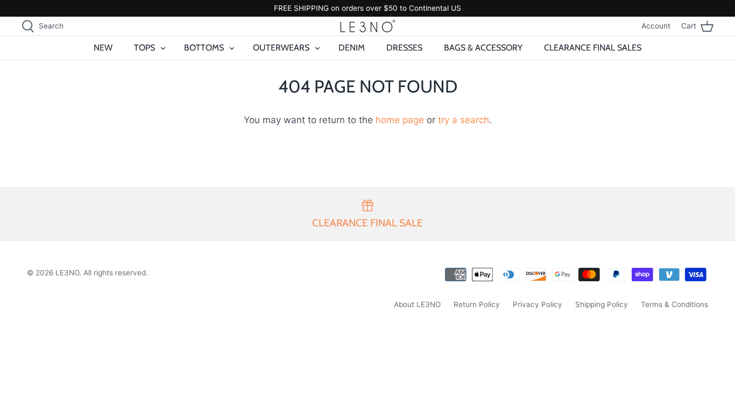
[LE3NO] (368, 26)
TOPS (144, 47)
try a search (463, 120)
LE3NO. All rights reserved (100, 272)
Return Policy (477, 304)
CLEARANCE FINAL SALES (592, 47)
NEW (103, 47)
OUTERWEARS (281, 47)
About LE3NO (417, 304)
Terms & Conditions (674, 304)
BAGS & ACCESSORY (483, 47)
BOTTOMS (204, 47)
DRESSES (404, 47)
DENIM (351, 47)
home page (400, 120)
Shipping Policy (601, 304)
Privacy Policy (537, 304)
